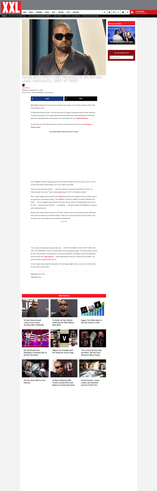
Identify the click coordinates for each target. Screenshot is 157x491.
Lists (68, 12)
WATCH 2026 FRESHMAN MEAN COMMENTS (40, 16)
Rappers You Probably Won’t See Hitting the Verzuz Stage (63, 351)
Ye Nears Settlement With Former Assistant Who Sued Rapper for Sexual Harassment (63, 382)
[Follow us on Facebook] (127, 12)
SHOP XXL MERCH (58, 16)
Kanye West (34, 105)
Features (61, 12)
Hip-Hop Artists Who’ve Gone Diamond (34, 381)
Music (31, 12)
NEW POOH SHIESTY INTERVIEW (91, 16)
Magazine (76, 12)
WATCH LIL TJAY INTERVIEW (73, 16)
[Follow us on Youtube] (123, 12)
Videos (47, 12)
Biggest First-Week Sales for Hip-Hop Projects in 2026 (91, 321)
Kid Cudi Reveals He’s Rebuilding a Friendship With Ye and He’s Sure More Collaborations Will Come (35, 352)
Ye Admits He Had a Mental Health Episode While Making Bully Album (63, 322)
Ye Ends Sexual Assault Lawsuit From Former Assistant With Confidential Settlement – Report (34, 322)
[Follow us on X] (118, 12)
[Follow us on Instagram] (114, 12)
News (24, 12)
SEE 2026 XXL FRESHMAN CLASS (17, 16)
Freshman (39, 12)
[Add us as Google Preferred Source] (109, 12)
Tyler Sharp (25, 88)
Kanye (38, 182)
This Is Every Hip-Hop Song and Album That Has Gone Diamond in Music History (91, 352)
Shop (53, 12)
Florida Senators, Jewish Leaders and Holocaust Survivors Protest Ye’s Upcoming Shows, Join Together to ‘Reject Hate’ (90, 382)
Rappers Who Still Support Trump (121, 42)
